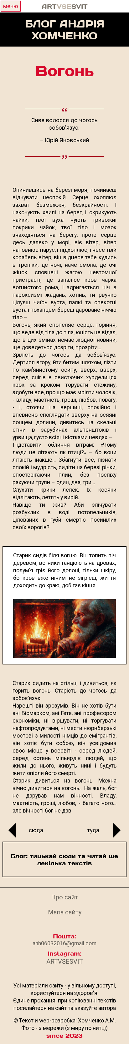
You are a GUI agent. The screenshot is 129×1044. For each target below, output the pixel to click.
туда (93, 830)
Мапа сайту (64, 912)
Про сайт (64, 897)
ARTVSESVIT (64, 961)
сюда (36, 830)
